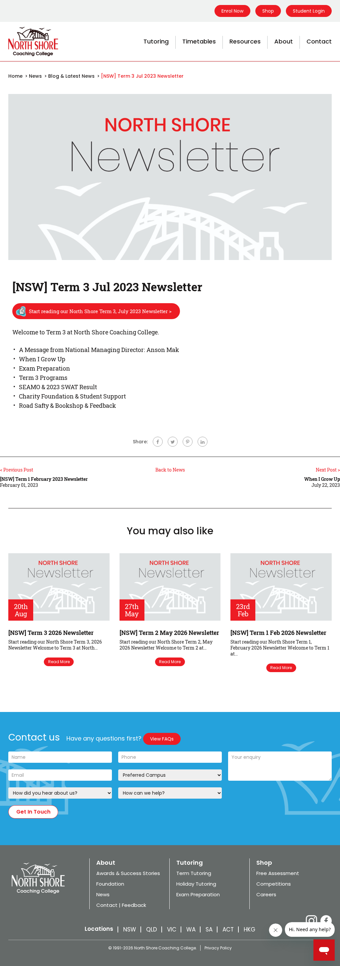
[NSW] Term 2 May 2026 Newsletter (169, 633)
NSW (129, 929)
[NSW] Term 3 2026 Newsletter (51, 633)
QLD (151, 929)
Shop (268, 11)
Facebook (326, 920)
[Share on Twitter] (173, 442)
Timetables (199, 41)
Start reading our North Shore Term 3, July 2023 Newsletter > (100, 311)
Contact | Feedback (121, 905)
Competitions (273, 883)
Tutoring (156, 41)
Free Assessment (277, 873)
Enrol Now (232, 11)
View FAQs (162, 739)
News (103, 894)
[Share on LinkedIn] (203, 442)
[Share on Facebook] (158, 442)
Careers (266, 894)
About (283, 41)
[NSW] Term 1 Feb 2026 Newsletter (278, 633)
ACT (228, 929)
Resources (245, 41)
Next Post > (328, 470)
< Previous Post (16, 470)
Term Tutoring (193, 873)
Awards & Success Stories (128, 873)
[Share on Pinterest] (188, 442)
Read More (59, 661)
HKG (249, 929)
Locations (99, 929)
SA (209, 929)
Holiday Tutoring (196, 883)
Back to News (170, 470)
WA (191, 929)
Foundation (110, 883)
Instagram (311, 920)
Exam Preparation (198, 894)
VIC (171, 929)
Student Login (309, 11)
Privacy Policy (218, 948)
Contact (319, 41)
